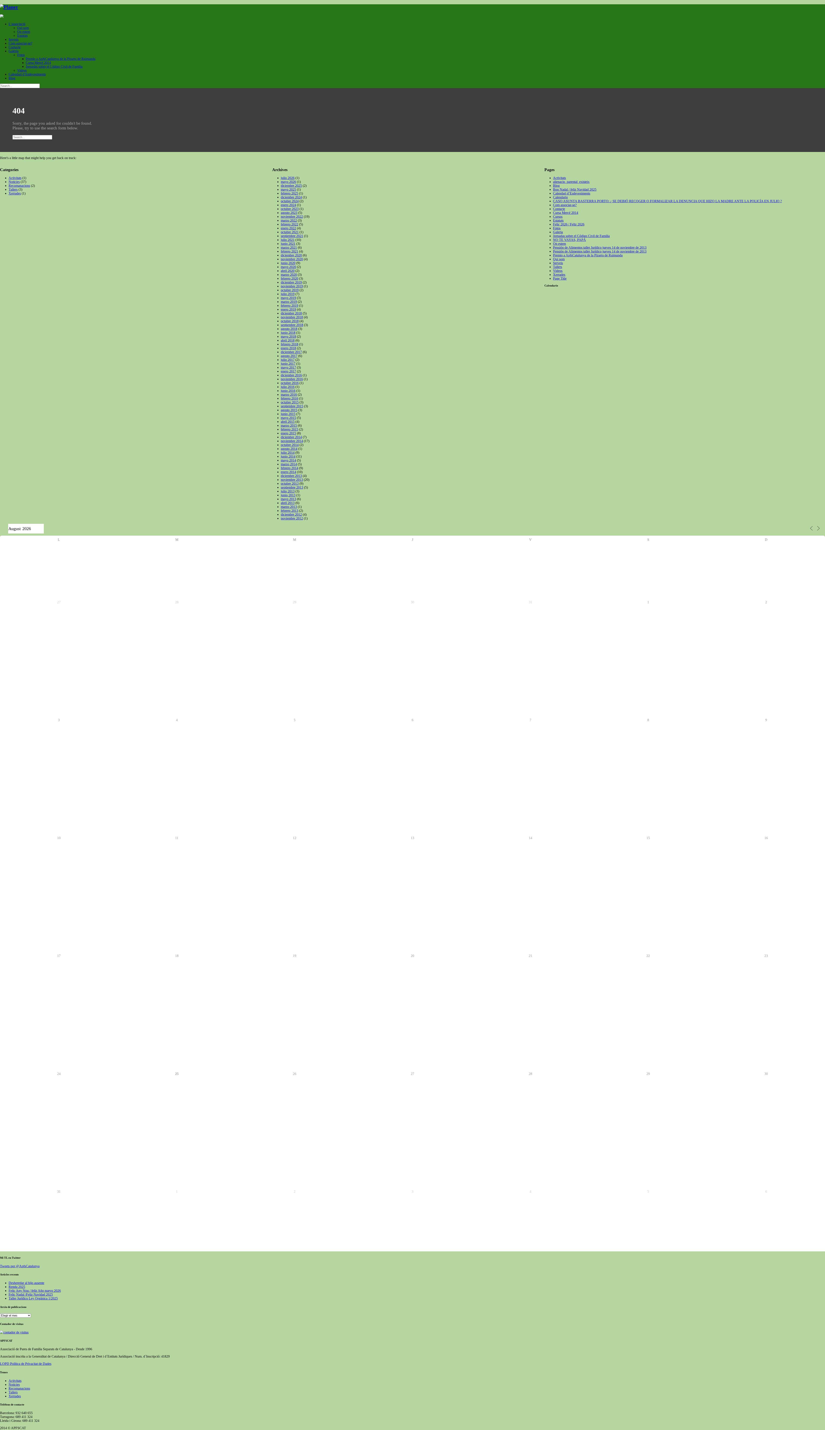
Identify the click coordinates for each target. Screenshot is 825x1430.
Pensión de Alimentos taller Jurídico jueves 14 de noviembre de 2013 (599, 247)
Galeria (13, 51)
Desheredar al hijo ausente (26, 1283)
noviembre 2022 (292, 216)
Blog (12, 78)
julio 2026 (288, 178)
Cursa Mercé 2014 (38, 62)
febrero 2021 (289, 251)
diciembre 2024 (291, 197)
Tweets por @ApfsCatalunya (20, 1266)
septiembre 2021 (292, 236)
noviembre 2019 (292, 286)
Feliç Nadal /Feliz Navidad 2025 (31, 1294)
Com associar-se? (20, 43)
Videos (22, 70)
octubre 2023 (290, 209)
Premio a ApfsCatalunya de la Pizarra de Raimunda (60, 59)
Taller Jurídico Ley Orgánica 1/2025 (33, 1298)
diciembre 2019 (291, 282)
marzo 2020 (289, 274)
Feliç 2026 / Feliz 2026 (568, 224)
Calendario (560, 197)
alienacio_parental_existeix (571, 182)
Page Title (560, 278)
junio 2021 (288, 243)
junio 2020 (288, 263)
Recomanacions (19, 185)
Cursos (557, 216)
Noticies (14, 182)
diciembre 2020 (291, 255)
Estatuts (22, 35)
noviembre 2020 (292, 259)
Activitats (15, 178)
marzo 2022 (289, 220)
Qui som (23, 28)
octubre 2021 (290, 232)
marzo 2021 (289, 247)
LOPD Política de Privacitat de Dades (25, 1364)
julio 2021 (288, 240)
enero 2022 (288, 228)
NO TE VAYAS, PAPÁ (569, 240)
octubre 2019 (290, 290)
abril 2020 (288, 271)
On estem (23, 32)
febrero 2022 (289, 224)
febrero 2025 (289, 193)
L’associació (17, 24)
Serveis (13, 39)
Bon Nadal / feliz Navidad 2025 (574, 189)
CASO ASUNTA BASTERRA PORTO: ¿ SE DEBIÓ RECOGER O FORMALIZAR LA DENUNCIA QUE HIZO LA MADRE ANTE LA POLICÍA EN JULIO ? (667, 201)
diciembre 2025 (291, 185)
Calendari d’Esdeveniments (27, 74)
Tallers (13, 189)
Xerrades (15, 193)
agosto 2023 (289, 213)
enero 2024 (288, 205)
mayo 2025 (288, 189)
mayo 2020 (288, 267)
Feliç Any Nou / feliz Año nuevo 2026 (35, 1290)
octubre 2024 (290, 201)
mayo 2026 (288, 182)
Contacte (15, 47)
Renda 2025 (17, 1287)
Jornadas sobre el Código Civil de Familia (54, 66)
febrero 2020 (289, 278)
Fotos (21, 55)
